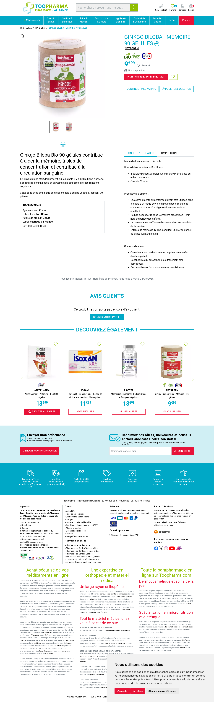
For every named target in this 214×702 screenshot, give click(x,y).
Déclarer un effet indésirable (78, 522)
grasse (23, 640)
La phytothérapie (171, 627)
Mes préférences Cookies (77, 536)
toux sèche (64, 638)
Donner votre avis (105, 317)
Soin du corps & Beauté (101, 20)
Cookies (69, 534)
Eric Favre (185, 640)
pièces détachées (97, 675)
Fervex (69, 643)
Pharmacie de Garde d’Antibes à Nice (82, 548)
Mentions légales (73, 528)
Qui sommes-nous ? (30, 522)
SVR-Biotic (187, 604)
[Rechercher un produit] (134, 7)
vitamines (49, 654)
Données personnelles (76, 531)
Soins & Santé (51, 20)
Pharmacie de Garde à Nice (78, 545)
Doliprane (47, 633)
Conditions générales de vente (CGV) (82, 525)
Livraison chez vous (164, 525)
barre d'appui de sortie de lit (116, 643)
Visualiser (87, 411)
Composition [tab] (168, 153)
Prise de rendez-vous (75, 514)
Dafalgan (48, 635)
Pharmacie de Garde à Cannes (79, 554)
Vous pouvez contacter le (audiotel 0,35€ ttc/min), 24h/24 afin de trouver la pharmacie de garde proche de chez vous (83, 559)
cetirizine (37, 643)
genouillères (105, 594)
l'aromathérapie (187, 627)
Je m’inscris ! (182, 451)
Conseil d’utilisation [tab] (140, 153)
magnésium (63, 651)
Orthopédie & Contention (139, 20)
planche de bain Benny (89, 656)
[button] (193, 379)
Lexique (69, 520)
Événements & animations (77, 517)
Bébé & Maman (84, 20)
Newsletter (26, 525)
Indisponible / (146, 76)
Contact (24, 528)
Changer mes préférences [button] (162, 691)
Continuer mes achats (141, 88)
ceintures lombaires (119, 594)
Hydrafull (183, 648)
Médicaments (33, 20)
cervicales (121, 597)
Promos (186, 20)
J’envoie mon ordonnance (40, 450)
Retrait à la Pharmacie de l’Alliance (170, 522)
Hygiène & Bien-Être (121, 20)
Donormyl (60, 646)
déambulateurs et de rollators (117, 630)
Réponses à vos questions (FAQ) (124, 535)
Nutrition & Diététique (67, 20)
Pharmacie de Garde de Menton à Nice (82, 551)
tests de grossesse (46, 651)
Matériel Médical (157, 20)
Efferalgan (35, 635)
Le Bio (172, 20)
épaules (128, 597)
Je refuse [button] (138, 691)
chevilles (93, 599)
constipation (69, 640)
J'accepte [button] (122, 691)
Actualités (70, 511)
